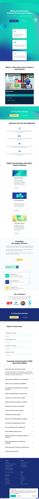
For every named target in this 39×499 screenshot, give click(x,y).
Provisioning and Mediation (9, 465)
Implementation (7, 475)
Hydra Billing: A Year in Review (10, 345)
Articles (21, 482)
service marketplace (20, 204)
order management (24, 130)
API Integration (7, 482)
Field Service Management (9, 469)
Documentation (7, 480)
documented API (15, 153)
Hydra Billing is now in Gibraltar (10, 332)
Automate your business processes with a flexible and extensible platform (19, 35)
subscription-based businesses (19, 226)
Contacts (21, 481)
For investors (22, 478)
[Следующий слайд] (37, 303)
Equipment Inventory (8, 466)
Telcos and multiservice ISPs (24, 462)
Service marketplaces (23, 465)
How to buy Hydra (8, 483)
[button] (14, 21)
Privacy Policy (17, 493)
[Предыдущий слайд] (2, 303)
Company (22, 472)
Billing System (7, 462)
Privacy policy (22, 479)
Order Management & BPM (9, 468)
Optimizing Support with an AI (10, 339)
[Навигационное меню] (1, 1)
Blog (21, 475)
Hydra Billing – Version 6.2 (10, 352)
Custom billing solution (23, 466)
